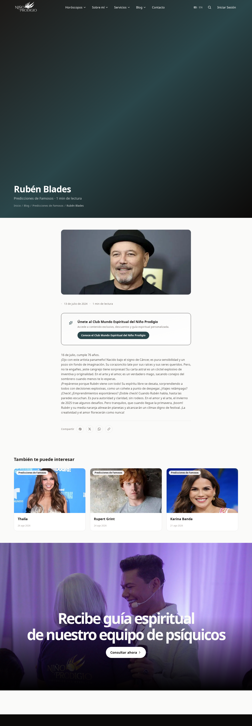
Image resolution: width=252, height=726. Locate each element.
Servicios (120, 7)
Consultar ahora (123, 652)
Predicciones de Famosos (47, 205)
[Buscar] (210, 7)
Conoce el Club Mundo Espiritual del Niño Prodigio (113, 335)
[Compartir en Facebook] (80, 429)
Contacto (158, 7)
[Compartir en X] (89, 429)
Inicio (17, 205)
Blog (139, 7)
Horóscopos (73, 7)
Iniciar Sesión (226, 7)
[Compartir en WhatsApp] (99, 429)
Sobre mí (98, 7)
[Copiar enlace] (109, 429)
